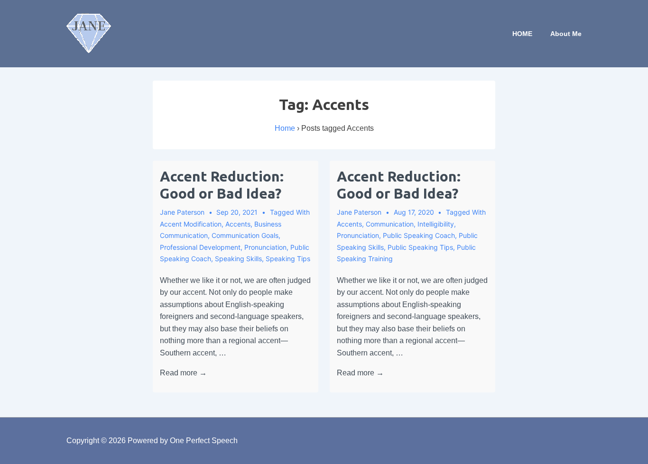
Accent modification (191, 224)
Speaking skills (238, 259)
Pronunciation (265, 247)
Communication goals (245, 235)
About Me (566, 33)
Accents (237, 224)
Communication (390, 224)
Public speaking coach (419, 235)
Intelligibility (435, 224)
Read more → (183, 373)
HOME (522, 33)
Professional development (200, 247)
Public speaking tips (420, 247)
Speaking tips (288, 259)
